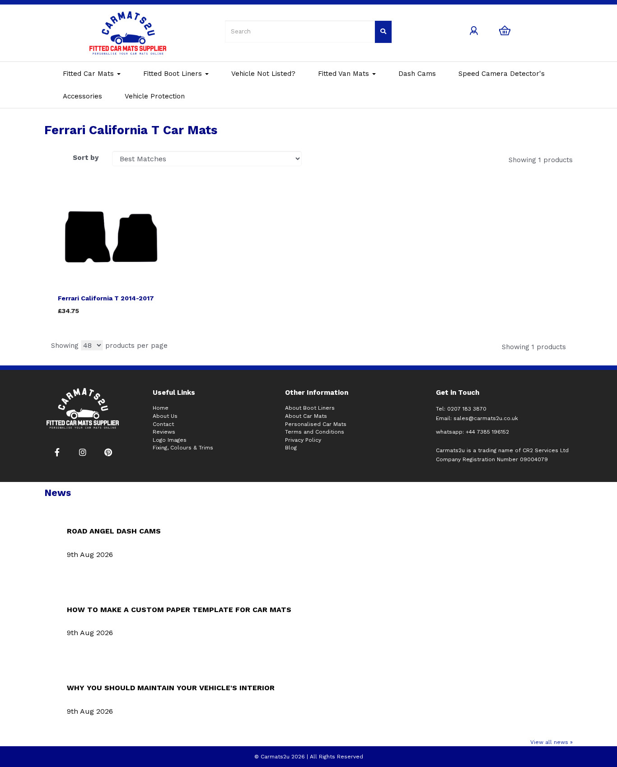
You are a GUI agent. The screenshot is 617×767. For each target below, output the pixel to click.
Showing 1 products (541, 160)
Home (160, 408)
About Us (165, 416)
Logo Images (170, 440)
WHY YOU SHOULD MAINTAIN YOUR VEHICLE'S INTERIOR (171, 687)
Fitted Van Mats (344, 74)
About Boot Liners (310, 408)
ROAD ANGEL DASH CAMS (114, 531)
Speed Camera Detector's (501, 74)
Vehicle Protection (155, 96)
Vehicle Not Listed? (263, 74)
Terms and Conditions (314, 432)
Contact (163, 424)
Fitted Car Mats (89, 74)
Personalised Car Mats (315, 424)
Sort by (85, 158)
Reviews (164, 432)
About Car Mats (306, 416)
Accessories (82, 96)
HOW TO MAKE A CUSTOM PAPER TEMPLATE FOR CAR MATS (179, 609)
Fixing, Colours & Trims (183, 447)
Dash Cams (417, 74)
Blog (291, 447)
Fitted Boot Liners (173, 74)
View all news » (551, 742)
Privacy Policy (303, 440)
